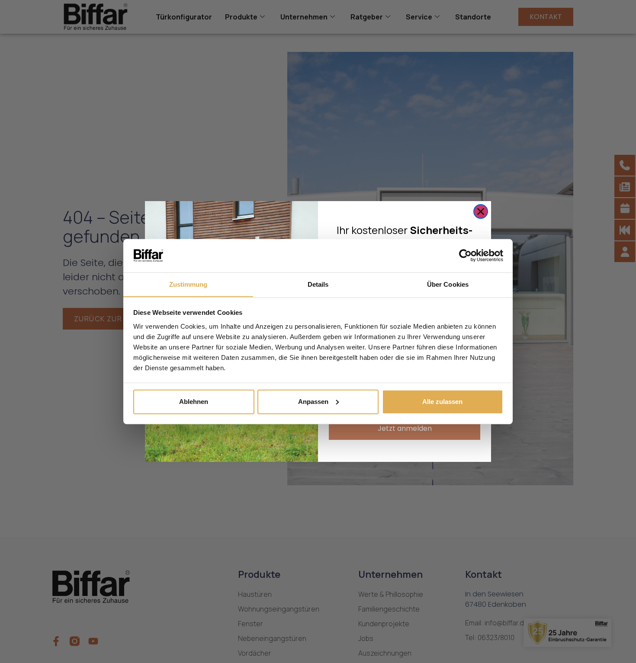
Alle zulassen (442, 401)
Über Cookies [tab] (448, 284)
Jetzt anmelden (405, 428)
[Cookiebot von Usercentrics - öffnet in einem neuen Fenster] (465, 255)
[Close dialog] (481, 211)
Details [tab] (318, 284)
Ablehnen (193, 401)
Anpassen (313, 401)
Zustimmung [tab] (188, 284)
